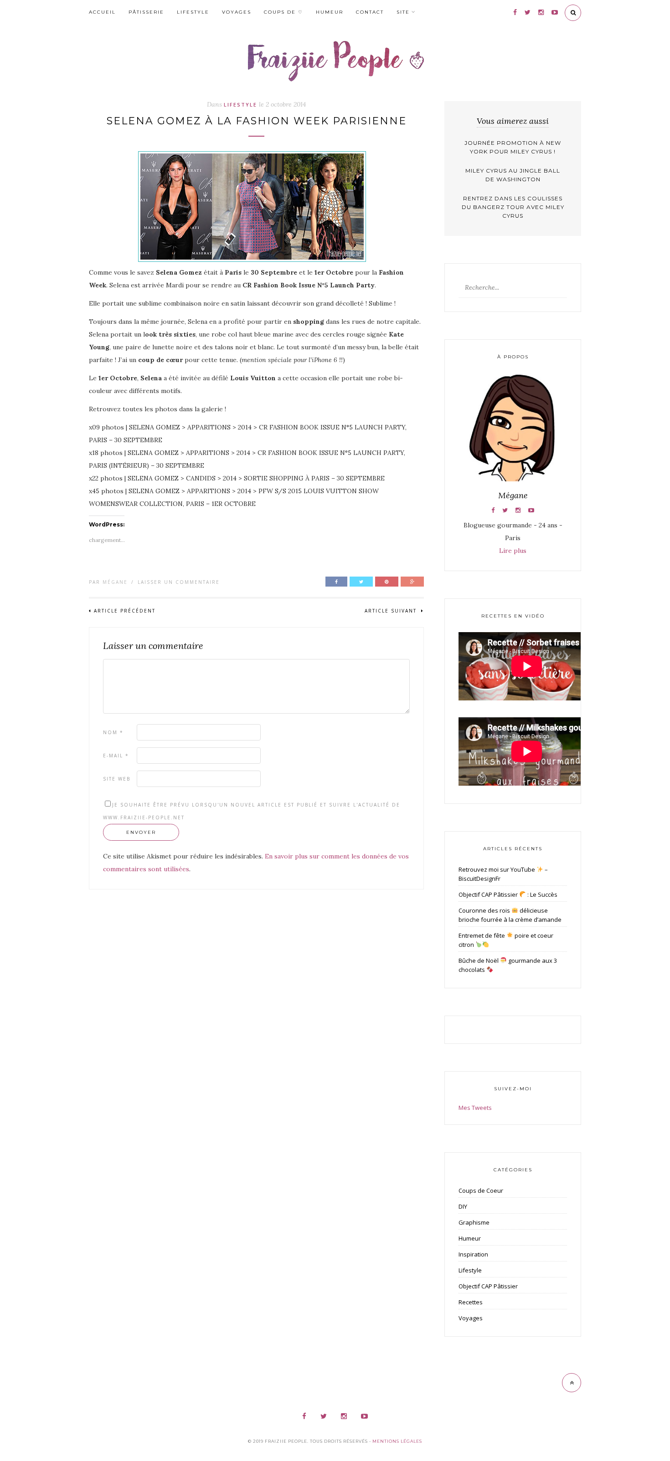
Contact (370, 12)
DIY (463, 1206)
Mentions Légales (397, 1441)
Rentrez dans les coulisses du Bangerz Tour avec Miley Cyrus (513, 207)
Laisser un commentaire (179, 582)
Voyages (236, 12)
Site (403, 12)
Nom (113, 732)
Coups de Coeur (481, 1190)
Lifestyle (193, 12)
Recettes (471, 1302)
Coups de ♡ (283, 12)
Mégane (115, 582)
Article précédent (124, 610)
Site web (116, 779)
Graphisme (474, 1222)
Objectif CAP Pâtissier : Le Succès (508, 894)
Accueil (102, 12)
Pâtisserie (146, 12)
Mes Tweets (475, 1107)
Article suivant (392, 610)
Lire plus (512, 551)
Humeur (329, 12)
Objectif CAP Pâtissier (488, 1286)
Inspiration (473, 1254)
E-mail (116, 755)
